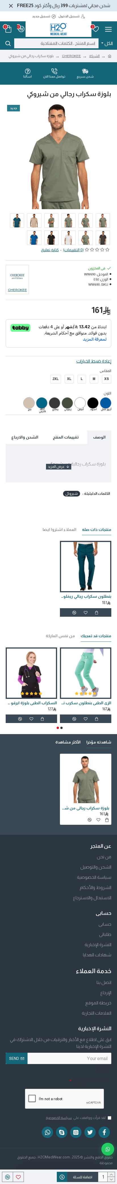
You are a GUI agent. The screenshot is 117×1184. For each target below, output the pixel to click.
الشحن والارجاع (24, 437)
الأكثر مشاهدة (68, 742)
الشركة (94, 56)
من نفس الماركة (60, 635)
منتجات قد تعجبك (96, 635)
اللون (107, 393)
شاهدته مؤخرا (98, 742)
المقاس (105, 371)
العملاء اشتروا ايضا (59, 529)
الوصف (99, 437)
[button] (61, 728)
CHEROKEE (71, 56)
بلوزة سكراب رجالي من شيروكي (85, 808)
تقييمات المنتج (66, 437)
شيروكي (71, 493)
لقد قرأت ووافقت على (76, 1118)
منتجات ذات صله (96, 529)
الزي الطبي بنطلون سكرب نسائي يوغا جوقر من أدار (43, 703)
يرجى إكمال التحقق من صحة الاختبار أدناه (91, 1083)
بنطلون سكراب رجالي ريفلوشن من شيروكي (85, 596)
